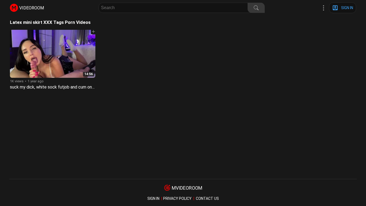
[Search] (256, 8)
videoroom (31, 7)
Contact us (207, 198)
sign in (153, 198)
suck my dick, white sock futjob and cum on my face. (59, 87)
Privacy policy (177, 198)
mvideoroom (187, 188)
